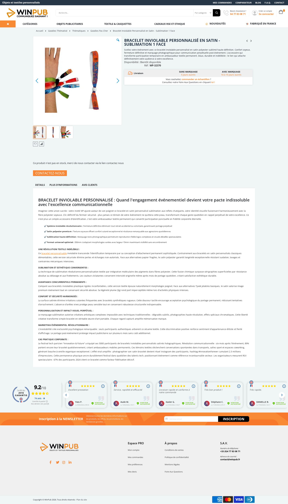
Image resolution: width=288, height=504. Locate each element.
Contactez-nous (49, 173)
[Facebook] (53, 463)
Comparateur (244, 2)
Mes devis (132, 471)
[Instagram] (65, 463)
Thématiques (79, 31)
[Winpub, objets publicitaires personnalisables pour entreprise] (27, 12)
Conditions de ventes (174, 450)
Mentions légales (172, 464)
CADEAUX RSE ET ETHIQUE (169, 24)
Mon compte (133, 450)
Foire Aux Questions (174, 471)
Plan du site (81, 499)
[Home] (8, 23)
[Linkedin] (72, 463)
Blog (258, 2)
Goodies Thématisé (57, 31)
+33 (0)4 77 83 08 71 (230, 451)
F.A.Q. (268, 2)
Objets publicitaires (70, 24)
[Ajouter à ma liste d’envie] (35, 144)
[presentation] (40, 185)
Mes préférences (135, 464)
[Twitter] (59, 463)
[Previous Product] (247, 41)
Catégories (30, 24)
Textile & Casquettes (117, 24)
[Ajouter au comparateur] (41, 144)
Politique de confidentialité (177, 457)
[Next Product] (251, 41)
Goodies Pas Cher (99, 31)
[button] (118, 42)
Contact (279, 2)
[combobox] (138, 12)
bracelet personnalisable (54, 253)
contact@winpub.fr (230, 459)
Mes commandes (222, 2)
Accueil (39, 30)
